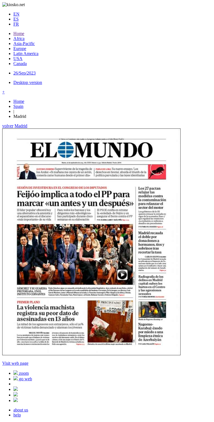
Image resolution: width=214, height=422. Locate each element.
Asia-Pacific (24, 43)
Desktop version (27, 82)
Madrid (20, 125)
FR (16, 24)
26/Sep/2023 (24, 73)
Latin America (25, 53)
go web (25, 378)
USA (18, 58)
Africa (19, 38)
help (17, 415)
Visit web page (15, 363)
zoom (23, 373)
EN (16, 14)
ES (16, 19)
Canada (20, 63)
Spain (18, 106)
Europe (19, 48)
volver (7, 125)
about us (20, 410)
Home (18, 33)
